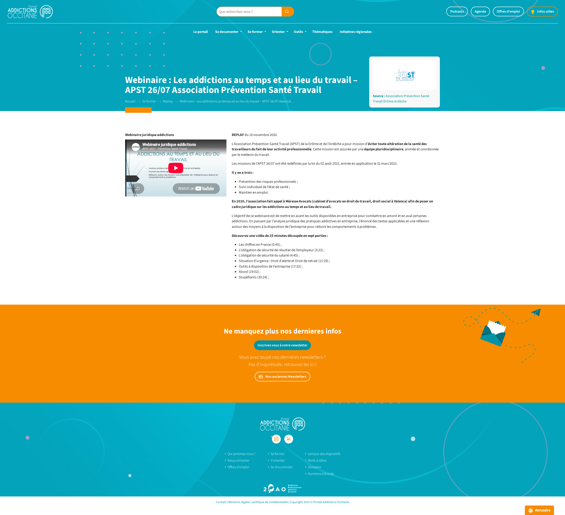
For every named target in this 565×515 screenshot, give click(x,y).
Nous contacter (238, 460)
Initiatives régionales (356, 31)
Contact (221, 502)
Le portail (200, 31)
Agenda (480, 11)
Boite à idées (317, 460)
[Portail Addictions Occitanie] (282, 423)
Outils (298, 31)
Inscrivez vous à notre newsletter (282, 345)
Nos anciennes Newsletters (285, 376)
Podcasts (457, 11)
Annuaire (542, 510)
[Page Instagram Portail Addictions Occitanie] (276, 439)
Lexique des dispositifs (324, 453)
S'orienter (278, 460)
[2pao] (282, 488)
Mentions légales (239, 502)
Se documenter (226, 31)
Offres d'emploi (508, 11)
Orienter (278, 31)
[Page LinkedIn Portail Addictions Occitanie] (288, 439)
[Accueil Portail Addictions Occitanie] (35, 11)
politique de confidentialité (270, 502)
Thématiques (322, 31)
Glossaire (314, 467)
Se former (255, 31)
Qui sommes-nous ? (241, 453)
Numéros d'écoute (321, 473)
